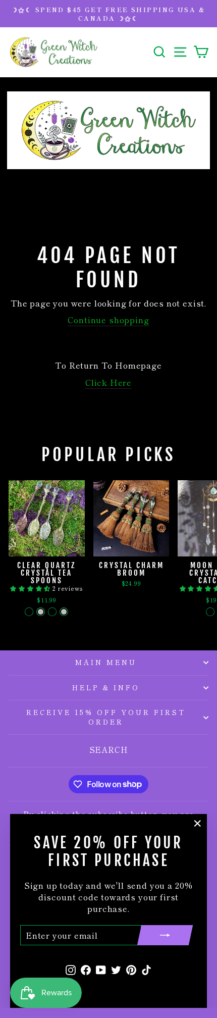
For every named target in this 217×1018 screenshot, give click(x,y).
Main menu (106, 662)
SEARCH (108, 749)
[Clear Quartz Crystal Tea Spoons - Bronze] (29, 612)
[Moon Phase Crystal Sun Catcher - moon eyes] (210, 612)
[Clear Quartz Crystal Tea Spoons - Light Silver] (40, 612)
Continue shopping (108, 320)
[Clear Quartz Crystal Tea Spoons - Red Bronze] (52, 612)
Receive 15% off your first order (105, 717)
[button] (31, 588)
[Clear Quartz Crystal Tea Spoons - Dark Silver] (64, 612)
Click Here (108, 382)
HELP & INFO (106, 687)
